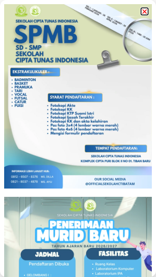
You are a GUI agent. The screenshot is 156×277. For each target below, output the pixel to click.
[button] (144, 11)
